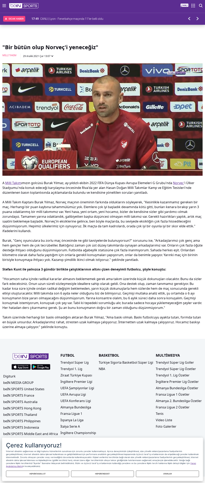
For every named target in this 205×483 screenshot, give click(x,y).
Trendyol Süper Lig (74, 362)
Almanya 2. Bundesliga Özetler (179, 401)
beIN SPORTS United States (23, 389)
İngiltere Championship (78, 433)
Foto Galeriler (166, 426)
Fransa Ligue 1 (71, 413)
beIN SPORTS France (18, 395)
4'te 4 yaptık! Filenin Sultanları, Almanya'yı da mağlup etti (75, 18)
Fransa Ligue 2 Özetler (173, 407)
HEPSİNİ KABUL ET (37, 474)
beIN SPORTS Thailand (20, 414)
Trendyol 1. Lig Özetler (173, 375)
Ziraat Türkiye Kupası (76, 375)
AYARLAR (167, 474)
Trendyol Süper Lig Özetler (176, 369)
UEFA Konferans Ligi (75, 401)
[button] (24, 5)
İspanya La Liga (71, 420)
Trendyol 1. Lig (71, 369)
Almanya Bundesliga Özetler (177, 388)
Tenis (160, 413)
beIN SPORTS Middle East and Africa (30, 434)
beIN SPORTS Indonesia (21, 427)
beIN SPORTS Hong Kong (22, 408)
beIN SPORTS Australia (20, 402)
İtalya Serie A (70, 426)
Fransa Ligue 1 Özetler (173, 394)
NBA (102, 369)
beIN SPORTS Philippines (22, 421)
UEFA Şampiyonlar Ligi (77, 388)
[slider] (102, 163)
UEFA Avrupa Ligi (73, 394)
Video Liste (164, 420)
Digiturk (9, 376)
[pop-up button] (190, 169)
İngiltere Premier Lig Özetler (177, 381)
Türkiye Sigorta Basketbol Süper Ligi (126, 362)
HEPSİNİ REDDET (102, 474)
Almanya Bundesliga (75, 407)
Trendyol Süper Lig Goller (175, 362)
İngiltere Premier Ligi (76, 381)
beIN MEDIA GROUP (18, 382)
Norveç (178, 183)
